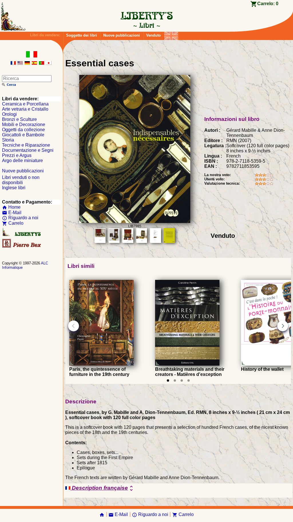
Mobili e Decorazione (23, 124)
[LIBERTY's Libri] (146, 25)
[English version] (20, 63)
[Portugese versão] (41, 63)
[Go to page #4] (188, 380)
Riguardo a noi (20, 217)
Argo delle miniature (22, 160)
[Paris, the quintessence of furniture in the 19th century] (101, 364)
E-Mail (11, 212)
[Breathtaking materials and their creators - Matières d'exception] (187, 364)
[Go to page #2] (174, 380)
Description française (102, 488)
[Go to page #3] (181, 380)
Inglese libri (13, 187)
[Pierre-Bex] (22, 246)
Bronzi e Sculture (19, 119)
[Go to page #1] (168, 380)
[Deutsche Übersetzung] (27, 63)
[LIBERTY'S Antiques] (22, 234)
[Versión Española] (34, 63)
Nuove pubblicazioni (121, 35)
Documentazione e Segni (28, 150)
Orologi (9, 114)
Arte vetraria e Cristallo (25, 109)
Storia (8, 140)
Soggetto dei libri (81, 35)
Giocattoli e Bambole (23, 134)
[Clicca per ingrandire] (134, 221)
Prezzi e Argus (16, 155)
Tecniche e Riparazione (26, 145)
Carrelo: (267, 3)
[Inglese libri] (171, 34)
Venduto (153, 35)
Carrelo (12, 223)
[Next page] (282, 325)
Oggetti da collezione (23, 129)
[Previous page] (73, 325)
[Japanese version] (49, 63)
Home (11, 207)
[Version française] (13, 63)
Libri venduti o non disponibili (20, 180)
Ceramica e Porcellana (25, 103)
